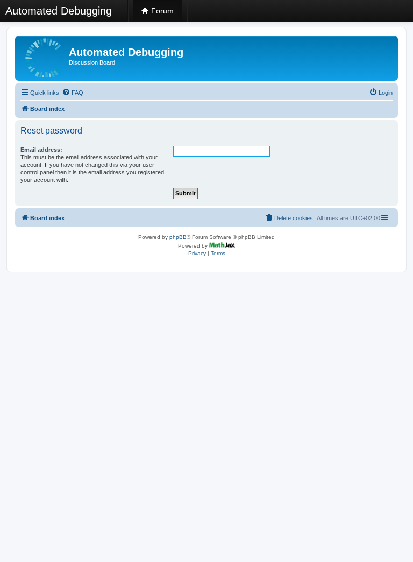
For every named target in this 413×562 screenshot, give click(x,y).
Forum (161, 10)
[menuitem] (72, 92)
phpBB (178, 237)
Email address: (41, 149)
